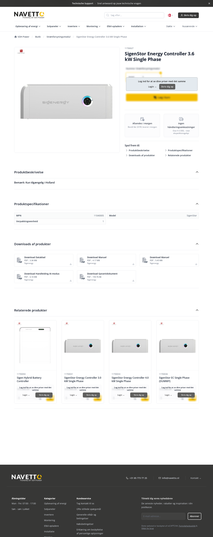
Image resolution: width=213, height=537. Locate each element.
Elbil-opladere (51, 525)
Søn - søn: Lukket (20, 509)
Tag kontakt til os (85, 503)
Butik (38, 36)
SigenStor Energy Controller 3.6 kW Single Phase (101, 36)
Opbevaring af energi (55, 503)
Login (152, 86)
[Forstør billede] (67, 99)
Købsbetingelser (85, 524)
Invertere (49, 514)
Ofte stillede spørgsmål (89, 509)
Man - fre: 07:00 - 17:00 (24, 503)
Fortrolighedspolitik (187, 526)
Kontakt (196, 478)
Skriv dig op (190, 15)
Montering (49, 520)
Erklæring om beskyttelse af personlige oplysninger (90, 531)
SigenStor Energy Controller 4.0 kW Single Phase (130, 379)
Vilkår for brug (147, 528)
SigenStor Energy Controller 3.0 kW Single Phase (82, 379)
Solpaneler (49, 509)
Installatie (49, 531)
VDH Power (23, 36)
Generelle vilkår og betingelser (86, 516)
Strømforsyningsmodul (58, 36)
